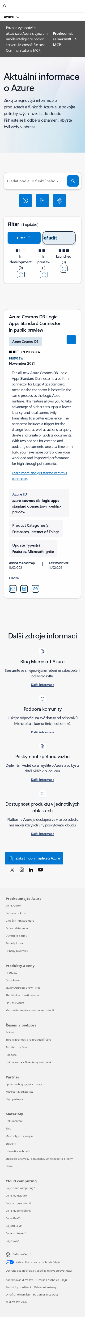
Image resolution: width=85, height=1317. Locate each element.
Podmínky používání (18, 1287)
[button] (25, 200)
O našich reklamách (18, 1294)
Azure (9, 16)
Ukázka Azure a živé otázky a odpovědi (29, 1062)
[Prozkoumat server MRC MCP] (59, 200)
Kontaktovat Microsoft (19, 1280)
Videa (9, 1166)
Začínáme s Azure (16, 913)
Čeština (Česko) (22, 1254)
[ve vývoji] (21, 274)
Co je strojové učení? (18, 1203)
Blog (8, 1128)
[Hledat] (73, 181)
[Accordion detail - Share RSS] (24, 589)
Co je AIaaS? (13, 1218)
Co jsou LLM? (14, 1225)
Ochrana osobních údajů (51, 1280)
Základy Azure (14, 943)
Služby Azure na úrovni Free (23, 987)
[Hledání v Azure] (5, 6)
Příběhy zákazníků (17, 951)
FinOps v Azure (15, 1003)
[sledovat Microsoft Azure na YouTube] (40, 869)
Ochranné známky (45, 1287)
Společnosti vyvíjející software (24, 1084)
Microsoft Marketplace (19, 1091)
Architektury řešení (17, 1047)
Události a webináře (18, 1151)
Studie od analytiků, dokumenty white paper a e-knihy (39, 1158)
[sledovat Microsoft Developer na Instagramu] (22, 869)
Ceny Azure (13, 980)
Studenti (11, 1143)
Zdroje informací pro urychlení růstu (28, 1039)
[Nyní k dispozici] (64, 269)
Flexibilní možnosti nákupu (22, 995)
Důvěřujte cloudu (16, 935)
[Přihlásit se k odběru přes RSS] (42, 200)
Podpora (11, 1054)
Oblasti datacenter (17, 928)
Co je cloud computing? (20, 1188)
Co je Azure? (13, 905)
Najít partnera (14, 1099)
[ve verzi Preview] (43, 274)
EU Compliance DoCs (45, 1294)
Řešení (10, 1032)
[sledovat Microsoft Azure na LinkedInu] (31, 869)
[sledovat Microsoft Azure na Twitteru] (12, 869)
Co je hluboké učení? (18, 1210)
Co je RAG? (12, 1241)
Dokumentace (14, 1121)
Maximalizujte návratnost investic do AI (30, 1010)
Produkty (11, 972)
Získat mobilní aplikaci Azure (38, 858)
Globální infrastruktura (20, 920)
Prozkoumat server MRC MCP (63, 39)
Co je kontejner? (16, 1233)
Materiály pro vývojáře (20, 1136)
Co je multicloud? (16, 1195)
